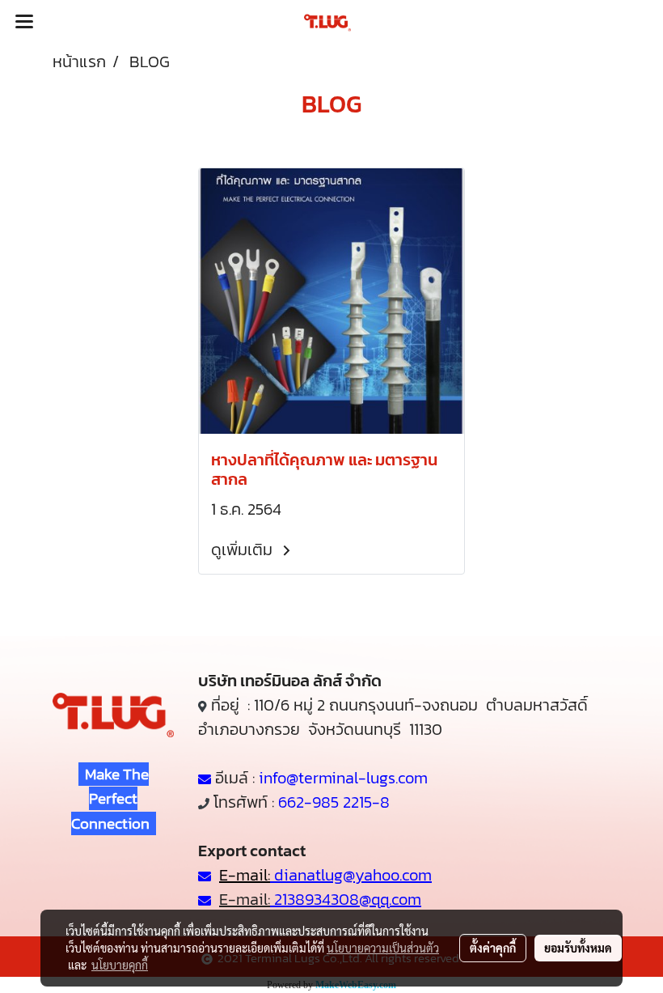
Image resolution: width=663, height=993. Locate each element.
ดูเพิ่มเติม (244, 549)
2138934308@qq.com (345, 899)
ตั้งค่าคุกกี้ (493, 947)
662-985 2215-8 (334, 802)
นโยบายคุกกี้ (119, 964)
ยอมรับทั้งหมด (578, 947)
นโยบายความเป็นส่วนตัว (383, 947)
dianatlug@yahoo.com (353, 875)
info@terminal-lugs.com (343, 778)
